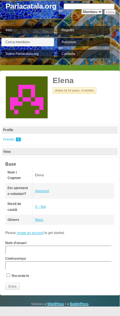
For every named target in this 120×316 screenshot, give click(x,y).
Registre (68, 30)
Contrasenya (15, 258)
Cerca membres (18, 42)
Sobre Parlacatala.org (22, 54)
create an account (30, 233)
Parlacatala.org (31, 6)
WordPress (55, 304)
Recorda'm (20, 276)
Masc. (39, 220)
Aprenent (42, 191)
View (7, 152)
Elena (63, 80)
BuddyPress (79, 304)
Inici (9, 30)
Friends (11, 139)
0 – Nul (40, 207)
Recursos (69, 42)
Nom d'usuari (15, 243)
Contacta (68, 54)
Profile (8, 130)
